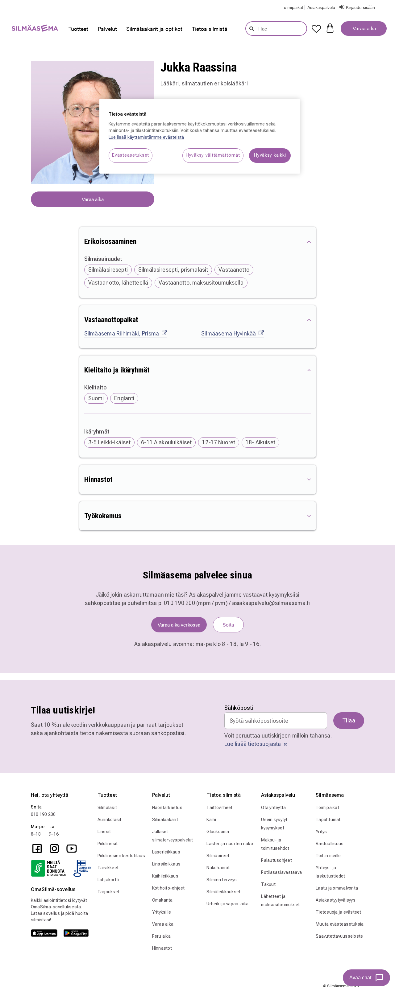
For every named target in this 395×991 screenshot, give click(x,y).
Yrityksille (161, 912)
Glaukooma (217, 831)
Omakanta (162, 900)
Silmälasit (107, 807)
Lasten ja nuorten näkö (229, 843)
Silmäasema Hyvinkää (228, 333)
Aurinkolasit (110, 819)
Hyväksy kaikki (270, 155)
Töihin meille (328, 855)
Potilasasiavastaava (281, 872)
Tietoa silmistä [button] (209, 28)
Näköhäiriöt (218, 867)
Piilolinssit (108, 843)
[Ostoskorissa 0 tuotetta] (330, 27)
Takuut (268, 884)
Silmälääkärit (165, 819)
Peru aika (161, 936)
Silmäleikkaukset (223, 891)
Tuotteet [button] (78, 28)
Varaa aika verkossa (179, 624)
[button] (321, 6)
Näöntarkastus (167, 807)
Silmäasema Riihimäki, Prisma (121, 333)
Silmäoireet (217, 855)
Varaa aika (363, 28)
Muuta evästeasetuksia (340, 924)
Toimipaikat (327, 807)
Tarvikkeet (108, 867)
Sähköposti (239, 708)
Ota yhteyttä (273, 807)
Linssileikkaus (166, 863)
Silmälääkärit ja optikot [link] (154, 28)
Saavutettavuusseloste (339, 936)
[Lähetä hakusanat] (251, 28)
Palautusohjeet (276, 860)
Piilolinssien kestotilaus (121, 855)
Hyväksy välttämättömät (213, 155)
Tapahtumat (328, 819)
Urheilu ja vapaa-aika (227, 903)
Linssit (104, 831)
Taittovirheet (219, 807)
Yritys (321, 831)
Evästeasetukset (130, 155)
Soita (228, 624)
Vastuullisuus (329, 843)
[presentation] (78, 29)
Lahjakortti (108, 879)
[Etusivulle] (32, 29)
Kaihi (211, 819)
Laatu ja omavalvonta (337, 888)
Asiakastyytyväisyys (336, 900)
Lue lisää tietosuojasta (253, 744)
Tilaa (348, 720)
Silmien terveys (221, 879)
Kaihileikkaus (165, 876)
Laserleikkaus (166, 851)
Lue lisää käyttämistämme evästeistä (146, 137)
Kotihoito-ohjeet (168, 888)
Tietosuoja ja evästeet (338, 912)
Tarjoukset (109, 891)
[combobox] (276, 28)
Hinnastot (162, 948)
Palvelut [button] (107, 28)
